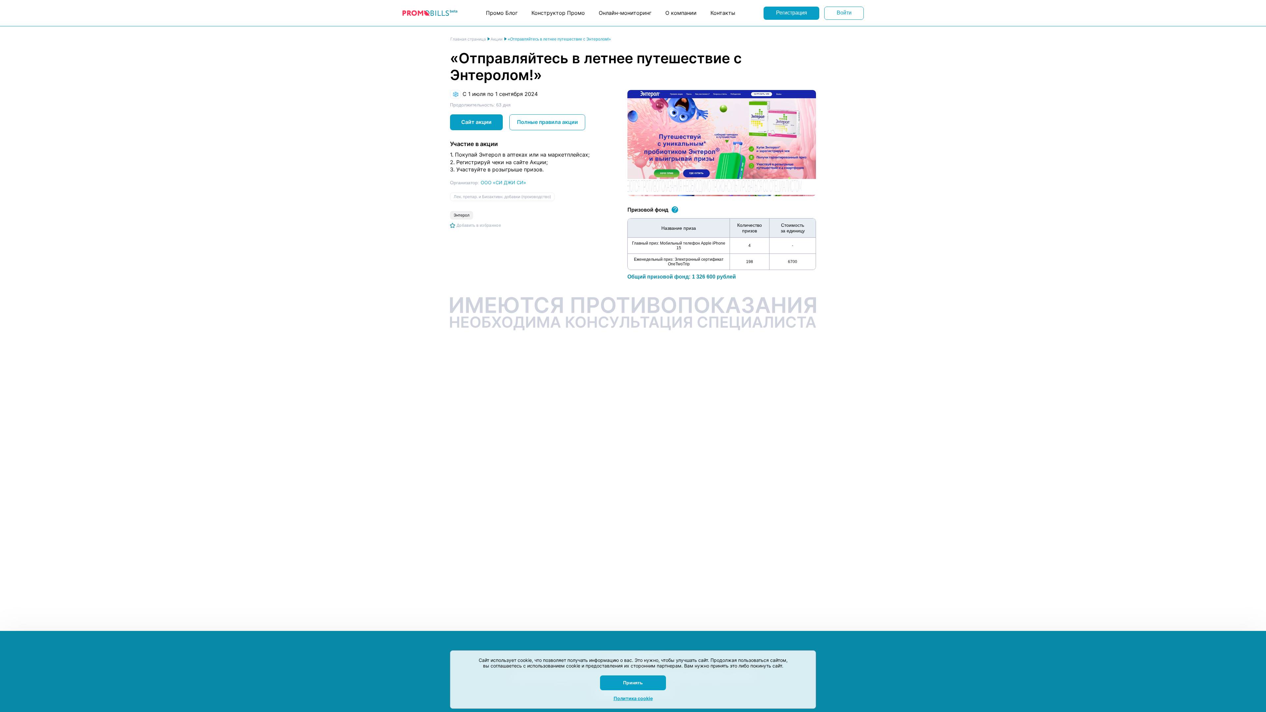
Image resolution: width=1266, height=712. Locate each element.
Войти (844, 12)
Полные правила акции (547, 122)
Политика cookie (633, 698)
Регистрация (791, 12)
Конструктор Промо (558, 13)
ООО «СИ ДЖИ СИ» (503, 182)
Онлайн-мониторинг (625, 13)
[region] (722, 244)
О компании (681, 13)
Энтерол (461, 215)
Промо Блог (502, 13)
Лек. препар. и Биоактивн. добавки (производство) (502, 196)
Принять (633, 682)
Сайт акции (476, 122)
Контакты (722, 13)
